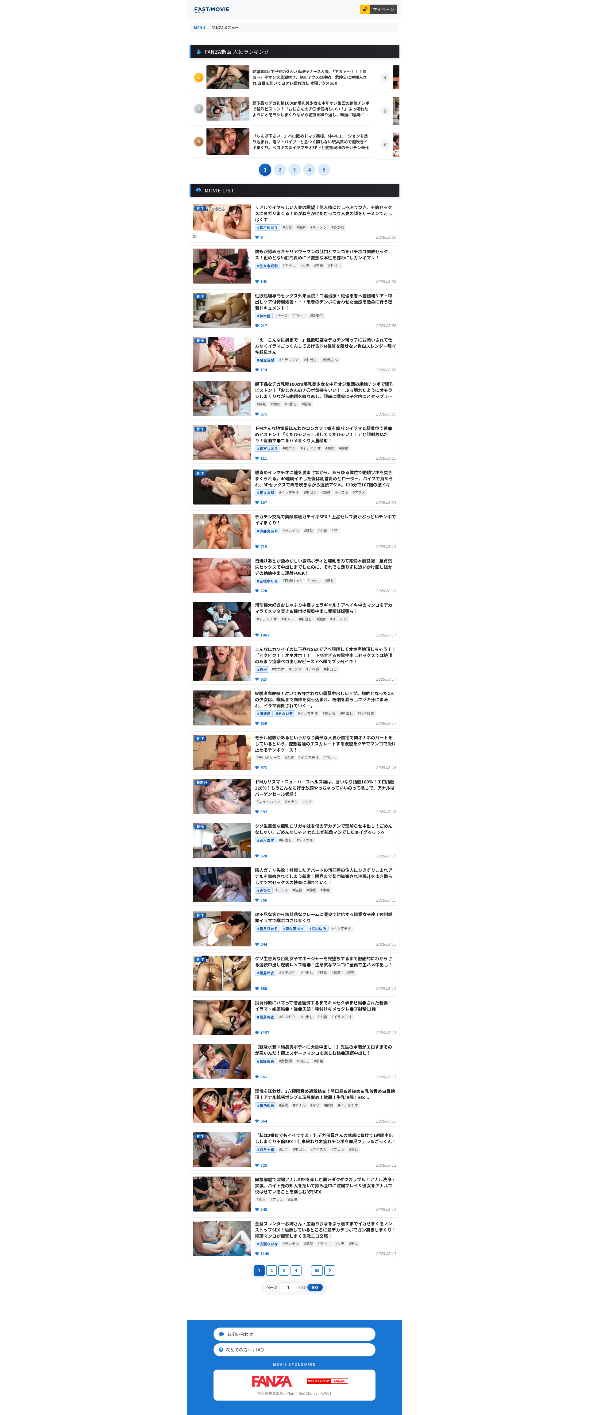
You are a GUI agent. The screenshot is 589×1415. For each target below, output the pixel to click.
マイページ (383, 9)
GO (315, 1287)
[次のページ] (329, 1270)
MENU (199, 27)
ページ (272, 1287)
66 (317, 1270)
